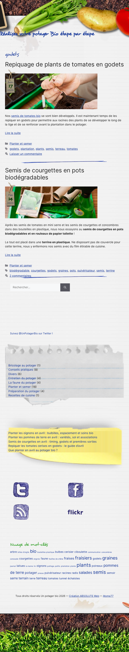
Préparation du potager (24, 391)
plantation (27, 149)
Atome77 (108, 596)
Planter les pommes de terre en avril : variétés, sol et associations (52, 437)
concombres (106, 552)
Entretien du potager (22, 378)
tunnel (63, 578)
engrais (37, 559)
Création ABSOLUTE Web (84, 596)
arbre (13, 551)
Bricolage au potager (22, 365)
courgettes (38, 270)
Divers (12, 374)
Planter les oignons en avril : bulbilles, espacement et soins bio (50, 433)
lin (35, 566)
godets (14, 149)
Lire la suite (13, 133)
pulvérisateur (86, 270)
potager (31, 573)
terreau (60, 149)
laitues (21, 565)
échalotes (74, 578)
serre (14, 578)
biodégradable (19, 270)
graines (63, 270)
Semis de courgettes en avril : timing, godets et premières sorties (52, 441)
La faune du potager (22, 382)
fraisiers (83, 558)
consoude (14, 559)
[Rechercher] (65, 287)
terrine (110, 270)
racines (66, 572)
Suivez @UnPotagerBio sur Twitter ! (31, 333)
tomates (72, 149)
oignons (41, 565)
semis (50, 149)
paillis (57, 566)
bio (33, 551)
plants (40, 149)
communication (94, 552)
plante (73, 566)
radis (75, 572)
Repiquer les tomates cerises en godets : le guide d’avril (46, 446)
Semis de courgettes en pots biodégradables (44, 174)
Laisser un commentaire (26, 154)
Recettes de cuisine (21, 395)
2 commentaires (20, 275)
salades (85, 572)
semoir (111, 572)
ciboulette (80, 551)
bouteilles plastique (45, 552)
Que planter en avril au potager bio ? (33, 450)
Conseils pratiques (20, 369)
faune (44, 558)
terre (32, 578)
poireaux (97, 565)
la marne (29, 566)
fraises (69, 558)
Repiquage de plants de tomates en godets (64, 64)
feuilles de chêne (56, 559)
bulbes (59, 551)
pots (73, 270)
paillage (50, 566)
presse (41, 573)
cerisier (69, 551)
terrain (24, 578)
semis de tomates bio (25, 116)
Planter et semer (21, 143)
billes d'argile (23, 552)
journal (13, 566)
